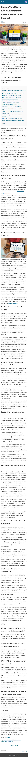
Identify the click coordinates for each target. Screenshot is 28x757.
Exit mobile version (14, 755)
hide (8, 88)
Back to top (24, 751)
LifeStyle (8, 737)
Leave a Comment (14, 745)
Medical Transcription (12, 303)
